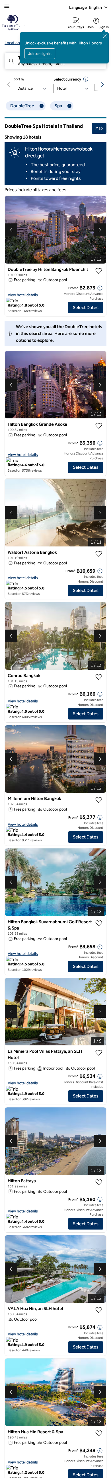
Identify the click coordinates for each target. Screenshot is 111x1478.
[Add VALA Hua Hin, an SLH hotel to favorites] (98, 1310)
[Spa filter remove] (69, 105)
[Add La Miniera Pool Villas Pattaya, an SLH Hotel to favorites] (98, 1052)
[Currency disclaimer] (85, 79)
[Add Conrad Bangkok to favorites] (98, 677)
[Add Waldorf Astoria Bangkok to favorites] (98, 553)
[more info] (99, 288)
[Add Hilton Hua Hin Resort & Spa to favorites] (98, 1433)
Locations (13, 42)
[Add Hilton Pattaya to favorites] (98, 1182)
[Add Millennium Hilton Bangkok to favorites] (98, 800)
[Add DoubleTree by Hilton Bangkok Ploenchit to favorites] (98, 271)
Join (90, 27)
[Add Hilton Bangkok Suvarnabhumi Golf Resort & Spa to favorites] (98, 923)
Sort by (19, 79)
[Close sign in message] (105, 36)
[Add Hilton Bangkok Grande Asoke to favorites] (98, 425)
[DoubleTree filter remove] (41, 105)
